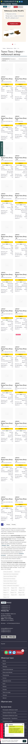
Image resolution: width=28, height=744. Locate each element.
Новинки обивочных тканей (9, 712)
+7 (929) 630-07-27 (5, 609)
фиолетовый (10, 283)
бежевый (25, 127)
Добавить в (7, 84)
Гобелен (4, 686)
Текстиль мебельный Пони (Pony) (7, 160)
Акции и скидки (6, 738)
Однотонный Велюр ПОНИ (9, 576)
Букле (3, 683)
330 (12, 95)
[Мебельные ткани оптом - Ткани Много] (14, 603)
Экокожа (4, 695)
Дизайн (16, 89)
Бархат (4, 663)
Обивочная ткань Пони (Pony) (20, 81)
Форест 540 (21, 592)
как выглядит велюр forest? (10, 583)
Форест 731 (22, 588)
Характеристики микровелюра (10, 574)
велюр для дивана (7, 571)
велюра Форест (4, 542)
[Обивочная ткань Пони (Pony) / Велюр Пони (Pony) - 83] (7, 376)
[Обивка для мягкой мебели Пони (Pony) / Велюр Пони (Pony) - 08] (7, 109)
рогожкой (3, 555)
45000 (11, 96)
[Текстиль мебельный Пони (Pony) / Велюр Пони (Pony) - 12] (7, 148)
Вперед (8, 524)
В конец (14, 524)
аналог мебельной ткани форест (11, 585)
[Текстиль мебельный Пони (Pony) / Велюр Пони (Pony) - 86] (7, 339)
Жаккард (4, 666)
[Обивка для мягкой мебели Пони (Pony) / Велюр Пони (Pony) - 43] (21, 186)
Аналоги (2, 91)
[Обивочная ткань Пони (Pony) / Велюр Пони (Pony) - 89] (21, 265)
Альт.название (18, 91)
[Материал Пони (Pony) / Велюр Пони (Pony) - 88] (21, 301)
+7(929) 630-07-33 (9, 2)
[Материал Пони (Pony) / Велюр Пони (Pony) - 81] (7, 414)
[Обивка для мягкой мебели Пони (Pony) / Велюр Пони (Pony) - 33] (7, 489)
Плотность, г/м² (4, 95)
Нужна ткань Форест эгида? (10, 581)
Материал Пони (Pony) (19, 121)
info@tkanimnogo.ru (6, 630)
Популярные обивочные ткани (9, 715)
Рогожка (4, 689)
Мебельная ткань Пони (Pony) (6, 81)
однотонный (10, 285)
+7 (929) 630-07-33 (5, 606)
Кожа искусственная (7, 672)
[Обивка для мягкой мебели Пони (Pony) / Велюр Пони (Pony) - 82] (21, 376)
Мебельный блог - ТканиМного (9, 718)
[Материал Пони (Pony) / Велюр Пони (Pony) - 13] (21, 489)
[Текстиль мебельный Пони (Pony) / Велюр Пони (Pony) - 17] (21, 414)
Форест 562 (6, 597)
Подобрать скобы (14, 23)
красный (11, 432)
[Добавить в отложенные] (12, 77)
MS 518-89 (24, 286)
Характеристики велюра (9, 578)
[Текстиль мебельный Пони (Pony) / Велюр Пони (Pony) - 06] (21, 227)
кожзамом (21, 553)
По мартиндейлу (18, 98)
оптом (15, 7)
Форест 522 (6, 594)
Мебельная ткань (10, 48)
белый (25, 245)
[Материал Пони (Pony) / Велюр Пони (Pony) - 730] (21, 109)
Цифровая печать (6, 681)
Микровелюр (5, 675)
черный (25, 206)
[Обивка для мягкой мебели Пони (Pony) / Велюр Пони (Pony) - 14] (7, 301)
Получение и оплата (7, 721)
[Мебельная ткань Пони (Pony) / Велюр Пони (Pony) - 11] (7, 69)
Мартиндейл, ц (4, 96)
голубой (25, 468)
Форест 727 (6, 590)
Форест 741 (22, 590)
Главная (4, 48)
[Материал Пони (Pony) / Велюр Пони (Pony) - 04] (7, 227)
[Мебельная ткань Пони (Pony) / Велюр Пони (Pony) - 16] (7, 450)
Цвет (2, 88)
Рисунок (3, 89)
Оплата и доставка (6, 4)
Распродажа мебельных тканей (10, 709)
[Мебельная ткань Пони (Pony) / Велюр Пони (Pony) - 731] (21, 148)
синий (11, 357)
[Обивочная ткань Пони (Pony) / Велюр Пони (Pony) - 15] (21, 450)
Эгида (2, 530)
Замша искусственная (7, 669)
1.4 (12, 98)
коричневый (24, 88)
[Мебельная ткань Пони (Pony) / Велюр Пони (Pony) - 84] (21, 339)
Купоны (4, 678)
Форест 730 (6, 588)
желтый (25, 396)
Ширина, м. (3, 98)
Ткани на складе (6, 692)
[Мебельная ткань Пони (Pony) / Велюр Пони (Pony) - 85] (7, 265)
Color (2, 128)
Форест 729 (14, 590)
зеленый (25, 283)
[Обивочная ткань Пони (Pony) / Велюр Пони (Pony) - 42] (21, 69)
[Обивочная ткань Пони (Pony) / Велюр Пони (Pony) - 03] (7, 186)
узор (12, 89)
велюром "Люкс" (6, 545)
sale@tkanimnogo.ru (6, 631)
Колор (2, 166)
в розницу (20, 7)
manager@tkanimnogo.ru (7, 628)
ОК (24, 741)
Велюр (15, 48)
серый (11, 88)
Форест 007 (14, 594)
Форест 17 (5, 592)
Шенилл (4, 698)
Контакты (14, 4)
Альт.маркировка (4, 131)
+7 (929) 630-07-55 (5, 607)
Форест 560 (14, 588)
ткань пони (17, 571)
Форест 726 (13, 592)
